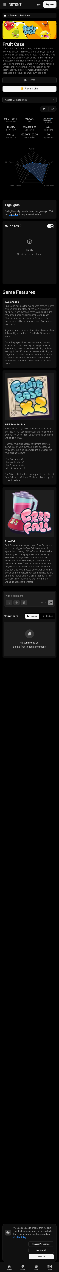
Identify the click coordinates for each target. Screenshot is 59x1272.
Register (50, 4)
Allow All (41, 1257)
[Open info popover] (21, 225)
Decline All (41, 1250)
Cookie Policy (19, 1237)
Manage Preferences (41, 1244)
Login (38, 4)
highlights (13, 214)
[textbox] (29, 596)
